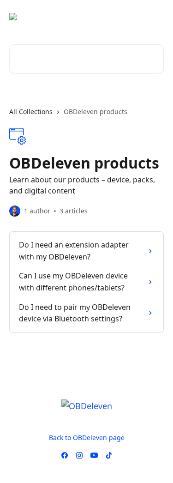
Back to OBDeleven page (87, 437)
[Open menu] (155, 16)
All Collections (31, 111)
